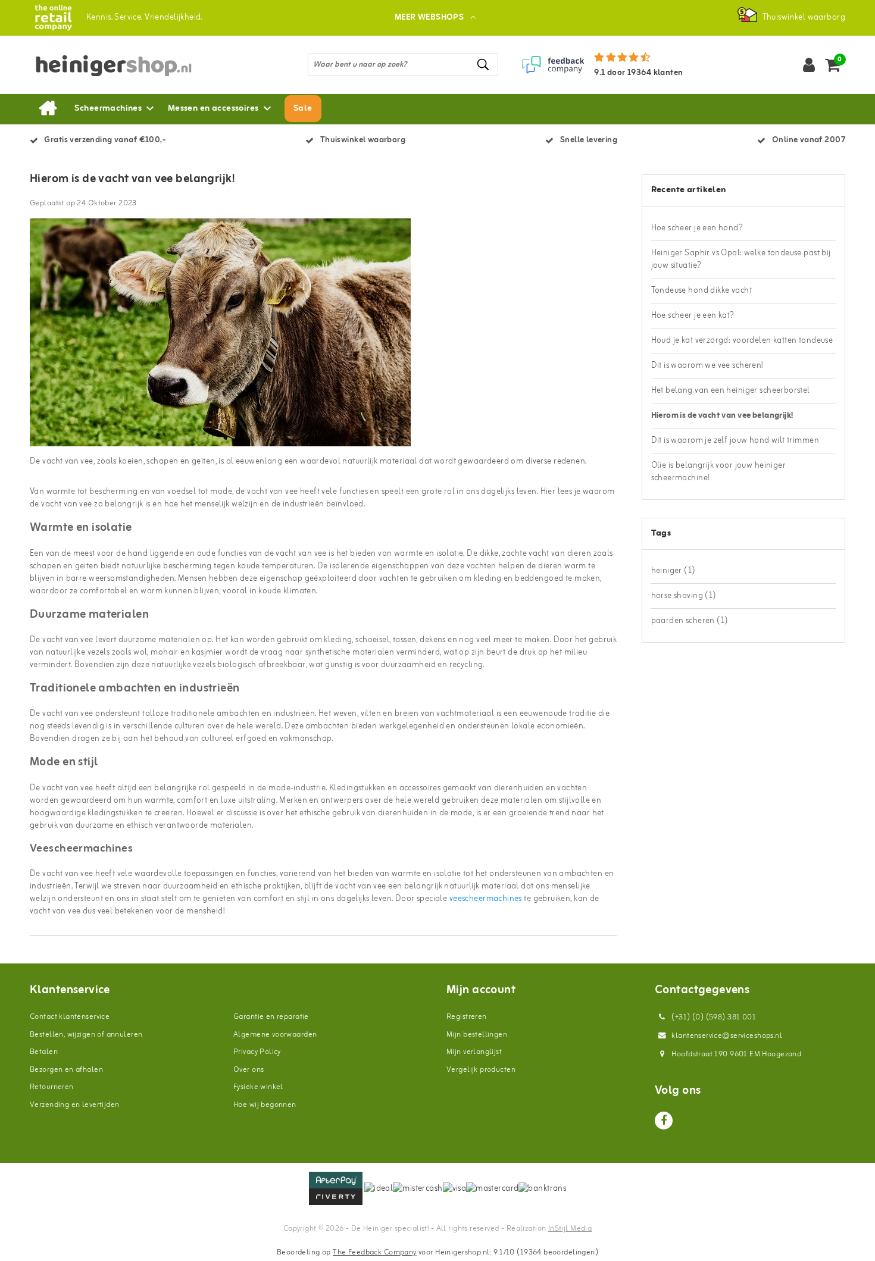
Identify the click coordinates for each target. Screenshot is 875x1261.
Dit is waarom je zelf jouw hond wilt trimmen (735, 441)
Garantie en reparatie (271, 1016)
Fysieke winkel (258, 1087)
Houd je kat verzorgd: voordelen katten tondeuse (742, 341)
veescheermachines (485, 899)
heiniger (673, 571)
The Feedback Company (374, 1252)
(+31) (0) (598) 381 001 (713, 1017)
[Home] (47, 109)
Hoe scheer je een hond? (697, 228)
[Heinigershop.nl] (53, 17)
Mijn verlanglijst (474, 1052)
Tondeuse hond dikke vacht (701, 291)
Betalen (44, 1052)
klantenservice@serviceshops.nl (726, 1036)
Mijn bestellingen (476, 1034)
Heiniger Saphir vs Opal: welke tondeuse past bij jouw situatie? (741, 259)
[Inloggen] (809, 65)
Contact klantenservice (70, 1016)
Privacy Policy (257, 1052)
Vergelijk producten (480, 1069)
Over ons (248, 1069)
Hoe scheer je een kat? (693, 316)
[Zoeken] (484, 65)
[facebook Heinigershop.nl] (664, 1120)
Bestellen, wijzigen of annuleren (86, 1034)
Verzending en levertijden (75, 1105)
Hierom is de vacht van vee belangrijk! (132, 179)
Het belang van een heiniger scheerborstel (730, 391)
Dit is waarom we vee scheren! (707, 366)
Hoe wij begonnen (264, 1105)
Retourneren (52, 1087)
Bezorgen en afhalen (66, 1069)
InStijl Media (570, 1228)
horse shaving (684, 596)
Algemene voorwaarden (275, 1034)
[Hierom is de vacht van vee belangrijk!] (220, 337)
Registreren (466, 1016)
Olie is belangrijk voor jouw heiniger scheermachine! (718, 472)
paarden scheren (690, 621)
